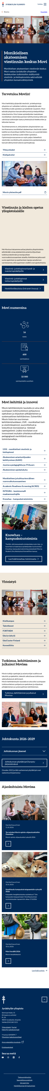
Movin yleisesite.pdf (12, 192)
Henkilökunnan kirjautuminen (24, 1086)
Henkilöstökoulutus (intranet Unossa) (21, 288)
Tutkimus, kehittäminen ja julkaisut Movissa (20, 694)
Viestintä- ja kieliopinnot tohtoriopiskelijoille (16, 279)
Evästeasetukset (7, 1047)
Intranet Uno (24, 1083)
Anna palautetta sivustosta (11, 1042)
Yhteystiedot (6, 1027)
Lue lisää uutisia (38, 970)
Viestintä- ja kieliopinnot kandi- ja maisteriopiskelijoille (20, 269)
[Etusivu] (13, 4)
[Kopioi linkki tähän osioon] (32, 94)
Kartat (14, 1027)
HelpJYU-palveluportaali (10, 1030)
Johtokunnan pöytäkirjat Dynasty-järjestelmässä (20, 763)
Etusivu (6, 12)
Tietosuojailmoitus (24, 1077)
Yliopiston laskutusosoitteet (12, 1037)
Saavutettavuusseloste (24, 1080)
